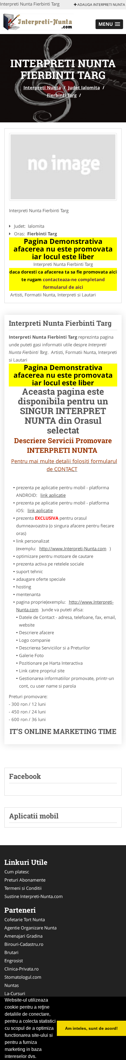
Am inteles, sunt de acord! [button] (91, 1028)
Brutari (11, 952)
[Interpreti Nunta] (38, 21)
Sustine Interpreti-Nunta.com (33, 896)
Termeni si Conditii (23, 888)
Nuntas (11, 985)
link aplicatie (53, 495)
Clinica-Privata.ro (21, 968)
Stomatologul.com (22, 977)
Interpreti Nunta (42, 87)
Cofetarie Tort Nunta (24, 919)
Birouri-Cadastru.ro (23, 944)
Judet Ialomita (84, 87)
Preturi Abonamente (24, 879)
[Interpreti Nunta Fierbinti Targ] (63, 167)
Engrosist (13, 960)
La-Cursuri (14, 993)
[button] (109, 24)
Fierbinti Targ (61, 95)
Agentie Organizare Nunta (30, 927)
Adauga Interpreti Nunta (100, 4)
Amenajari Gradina (23, 936)
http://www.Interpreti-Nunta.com (72, 548)
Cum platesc (16, 871)
